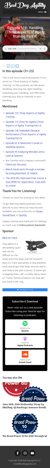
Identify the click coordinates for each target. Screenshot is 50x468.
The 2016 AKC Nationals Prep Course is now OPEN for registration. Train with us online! (26, 182)
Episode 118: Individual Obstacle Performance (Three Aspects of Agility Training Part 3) (26, 134)
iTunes (39, 211)
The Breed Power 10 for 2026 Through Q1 (25, 427)
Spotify (23, 215)
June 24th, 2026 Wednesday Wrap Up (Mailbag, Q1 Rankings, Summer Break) (25, 396)
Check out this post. (16, 164)
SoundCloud (8, 215)
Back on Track (9, 237)
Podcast (25, 42)
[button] (40, 12)
